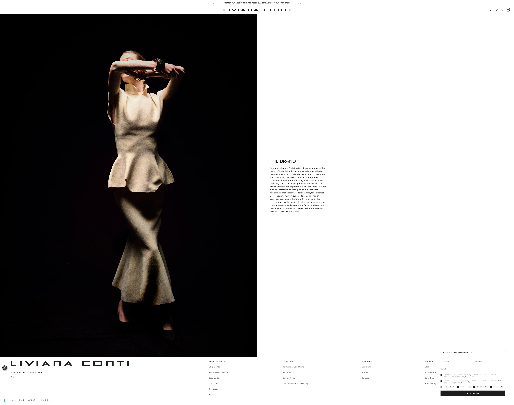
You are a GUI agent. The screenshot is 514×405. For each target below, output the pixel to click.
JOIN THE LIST (473, 393)
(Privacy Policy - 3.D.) (462, 383)
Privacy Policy (289, 372)
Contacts (213, 389)
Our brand (366, 367)
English (45, 400)
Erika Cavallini (482, 387)
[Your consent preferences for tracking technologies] (4, 400)
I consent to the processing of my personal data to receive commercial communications (472, 376)
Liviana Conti (449, 387)
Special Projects (432, 383)
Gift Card (213, 383)
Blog (427, 367)
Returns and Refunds (219, 372)
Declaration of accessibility (295, 383)
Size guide (214, 378)
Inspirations (430, 372)
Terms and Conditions (293, 367)
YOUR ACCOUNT (237, 3)
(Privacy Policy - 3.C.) (466, 377)
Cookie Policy (289, 378)
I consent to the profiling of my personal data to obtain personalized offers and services (474, 382)
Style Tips (429, 378)
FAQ (211, 394)
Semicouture (465, 387)
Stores (365, 372)
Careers (365, 378)
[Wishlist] (502, 10)
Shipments (214, 367)
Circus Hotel (498, 387)
